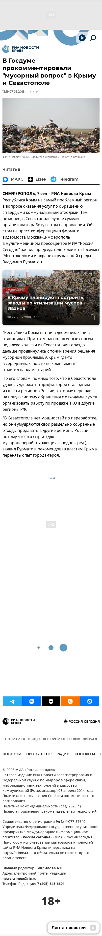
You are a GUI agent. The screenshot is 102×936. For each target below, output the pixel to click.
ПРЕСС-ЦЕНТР (38, 755)
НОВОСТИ (11, 755)
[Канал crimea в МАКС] (89, 701)
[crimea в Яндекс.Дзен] (51, 701)
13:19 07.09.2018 (13, 91)
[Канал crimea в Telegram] (12, 701)
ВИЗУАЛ (90, 739)
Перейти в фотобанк (72, 157)
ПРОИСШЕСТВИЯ (65, 739)
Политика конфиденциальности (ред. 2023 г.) (41, 806)
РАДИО (63, 755)
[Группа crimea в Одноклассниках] (70, 701)
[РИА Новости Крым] (20, 49)
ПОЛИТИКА (15, 739)
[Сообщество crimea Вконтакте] (31, 701)
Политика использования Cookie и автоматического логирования (48, 798)
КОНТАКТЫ (85, 755)
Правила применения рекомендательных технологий (49, 812)
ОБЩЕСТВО (38, 739)
